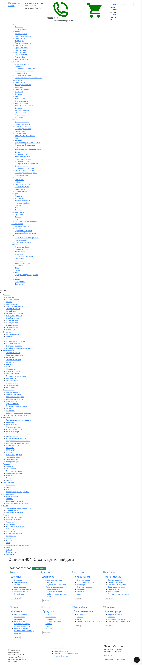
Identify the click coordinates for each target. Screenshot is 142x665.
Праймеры (19, 284)
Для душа (18, 94)
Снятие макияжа (21, 29)
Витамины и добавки (22, 203)
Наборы (18, 210)
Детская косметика (22, 122)
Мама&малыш (16, 119)
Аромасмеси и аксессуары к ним (27, 238)
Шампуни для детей (22, 124)
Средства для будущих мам (25, 145)
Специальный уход (22, 73)
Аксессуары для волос (23, 64)
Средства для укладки (23, 75)
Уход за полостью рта (23, 43)
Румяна (17, 270)
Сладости (18, 196)
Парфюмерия (20, 252)
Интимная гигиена (22, 110)
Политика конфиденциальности (66, 654)
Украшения (19, 214)
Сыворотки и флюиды (23, 36)
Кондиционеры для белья (24, 168)
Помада (17, 279)
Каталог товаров (58, 647)
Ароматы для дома (22, 187)
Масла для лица (20, 52)
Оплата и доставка (61, 651)
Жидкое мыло (20, 99)
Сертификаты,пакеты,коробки (26, 221)
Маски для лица (20, 50)
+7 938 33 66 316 (110, 655)
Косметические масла (23, 242)
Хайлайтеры (19, 258)
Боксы (17, 219)
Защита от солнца (21, 38)
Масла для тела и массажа (24, 106)
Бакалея (18, 205)
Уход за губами (20, 57)
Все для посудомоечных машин (26, 170)
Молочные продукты (22, 201)
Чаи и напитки (20, 198)
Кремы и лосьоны (21, 101)
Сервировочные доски (23, 231)
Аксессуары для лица (22, 45)
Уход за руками (20, 115)
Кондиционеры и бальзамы (25, 68)
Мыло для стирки (21, 175)
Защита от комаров (22, 89)
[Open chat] (137, 660)
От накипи (19, 177)
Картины (18, 228)
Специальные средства (23, 126)
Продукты (15, 194)
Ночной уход (19, 41)
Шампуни (18, 66)
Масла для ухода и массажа (25, 136)
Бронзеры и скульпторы (24, 256)
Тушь (16, 277)
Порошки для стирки (22, 157)
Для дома (15, 147)
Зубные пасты (20, 131)
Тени (16, 272)
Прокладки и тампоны (23, 85)
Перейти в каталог (39, 568)
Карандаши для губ (22, 249)
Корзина (114, 4)
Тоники (17, 31)
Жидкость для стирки (23, 159)
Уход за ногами (20, 113)
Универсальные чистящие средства (28, 163)
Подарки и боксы (17, 212)
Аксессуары (19, 87)
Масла (17, 208)
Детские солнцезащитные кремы (27, 143)
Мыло (17, 96)
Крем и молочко (21, 133)
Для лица (14, 24)
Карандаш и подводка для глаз (26, 275)
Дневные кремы (21, 34)
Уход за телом (16, 80)
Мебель (18, 182)
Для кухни (18, 152)
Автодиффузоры (21, 191)
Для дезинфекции (21, 166)
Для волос (15, 62)
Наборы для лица (21, 59)
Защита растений (21, 189)
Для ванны (19, 92)
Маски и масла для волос (24, 71)
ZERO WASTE (19, 180)
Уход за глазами (21, 55)
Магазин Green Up (61, 656)
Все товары (16, 598)
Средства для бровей (23, 247)
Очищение (19, 27)
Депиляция (19, 117)
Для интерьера (17, 224)
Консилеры (19, 261)
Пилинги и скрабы (21, 103)
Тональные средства (22, 263)
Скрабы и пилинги (21, 48)
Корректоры (19, 265)
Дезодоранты (20, 108)
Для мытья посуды (22, 161)
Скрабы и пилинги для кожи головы (28, 78)
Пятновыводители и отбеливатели (28, 150)
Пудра (17, 268)
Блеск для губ (20, 282)
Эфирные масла (21, 240)
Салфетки (18, 138)
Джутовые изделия (22, 226)
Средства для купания (23, 129)
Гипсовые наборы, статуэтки (25, 233)
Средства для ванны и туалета (26, 173)
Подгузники (19, 140)
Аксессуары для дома (23, 184)
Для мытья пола (21, 154)
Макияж (14, 245)
